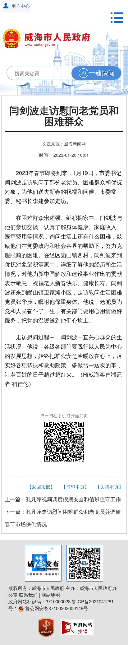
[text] (55, 73)
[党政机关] (47, 627)
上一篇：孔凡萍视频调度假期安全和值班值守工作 (63, 499)
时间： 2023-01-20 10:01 (64, 155)
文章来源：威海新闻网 (64, 144)
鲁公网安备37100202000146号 (56, 608)
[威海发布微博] (43, 563)
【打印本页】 (75, 486)
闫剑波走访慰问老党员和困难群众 (64, 116)
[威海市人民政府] (49, 39)
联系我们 (28, 595)
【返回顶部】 (41, 486)
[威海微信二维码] (84, 563)
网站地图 (50, 595)
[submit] (96, 73)
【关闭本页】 (109, 486)
